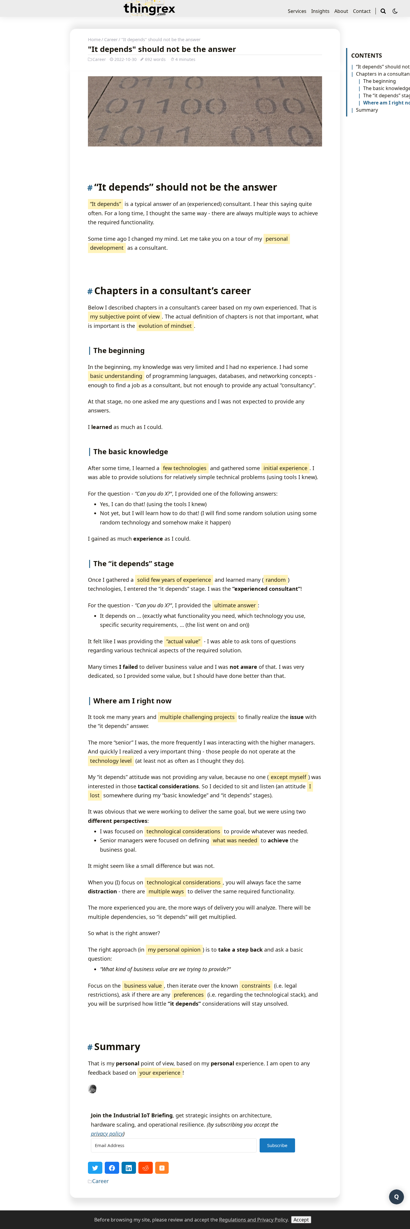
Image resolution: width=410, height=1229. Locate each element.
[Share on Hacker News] (162, 1168)
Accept (301, 1219)
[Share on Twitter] (95, 1168)
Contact (362, 11)
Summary (367, 110)
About (341, 11)
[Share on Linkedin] (129, 1168)
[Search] (384, 11)
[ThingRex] (149, 14)
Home (94, 39)
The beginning (379, 81)
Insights (320, 11)
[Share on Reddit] (145, 1168)
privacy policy (107, 1133)
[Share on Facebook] (112, 1168)
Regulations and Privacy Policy (253, 1219)
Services (297, 11)
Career (111, 39)
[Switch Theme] (395, 11)
